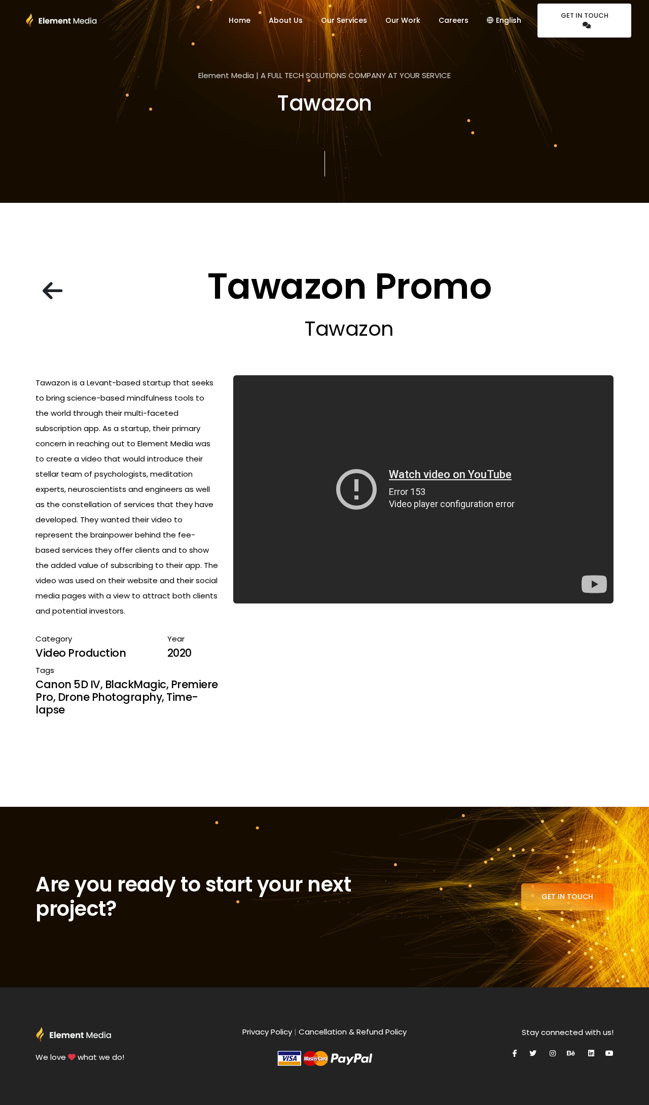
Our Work (402, 20)
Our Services (344, 20)
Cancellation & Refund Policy (353, 1031)
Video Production (80, 653)
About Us (286, 20)
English (507, 20)
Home (239, 20)
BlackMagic (135, 684)
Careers (453, 20)
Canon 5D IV (67, 684)
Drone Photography (110, 697)
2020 (179, 653)
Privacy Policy (267, 1031)
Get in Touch (584, 15)
